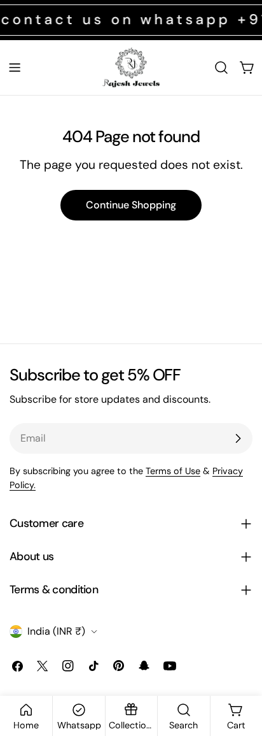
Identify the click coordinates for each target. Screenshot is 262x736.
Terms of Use (173, 471)
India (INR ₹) (56, 631)
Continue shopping (131, 205)
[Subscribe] (237, 438)
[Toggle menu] (14, 67)
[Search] (221, 67)
